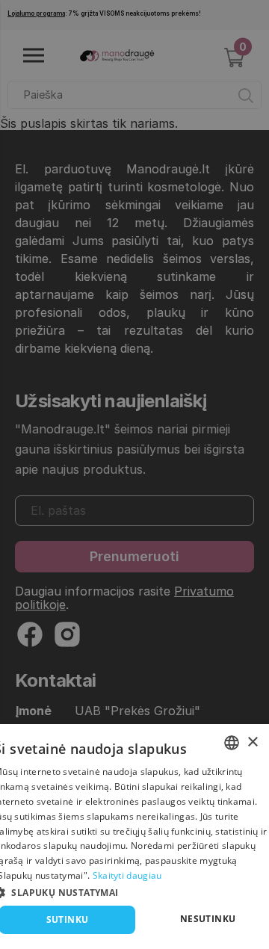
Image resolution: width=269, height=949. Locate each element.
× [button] (252, 742)
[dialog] (134, 836)
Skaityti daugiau (127, 875)
